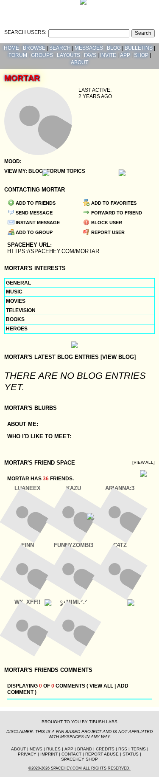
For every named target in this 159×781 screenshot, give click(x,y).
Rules (53, 749)
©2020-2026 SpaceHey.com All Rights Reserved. (79, 768)
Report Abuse (102, 754)
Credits (105, 749)
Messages (89, 48)
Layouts (68, 55)
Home (11, 48)
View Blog (118, 357)
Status (131, 754)
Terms (138, 749)
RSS (122, 749)
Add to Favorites (113, 203)
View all (101, 686)
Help (106, 6)
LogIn (124, 6)
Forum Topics (66, 171)
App (125, 55)
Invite (108, 55)
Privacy (27, 754)
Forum (17, 55)
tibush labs (103, 721)
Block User (106, 222)
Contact (71, 754)
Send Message (33, 212)
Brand (84, 749)
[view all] (143, 462)
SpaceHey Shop (79, 759)
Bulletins (139, 48)
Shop (141, 55)
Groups (42, 55)
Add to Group (33, 232)
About (79, 62)
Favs (90, 55)
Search (143, 33)
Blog (114, 48)
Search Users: (25, 32)
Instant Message (37, 222)
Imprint (49, 754)
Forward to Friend (116, 212)
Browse (34, 48)
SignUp (146, 6)
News (36, 749)
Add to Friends (35, 203)
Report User (107, 232)
